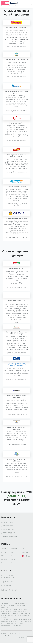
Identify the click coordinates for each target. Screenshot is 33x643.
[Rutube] (16, 590)
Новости (14, 556)
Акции (13, 559)
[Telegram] (2, 590)
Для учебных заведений (9, 536)
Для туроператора (7, 526)
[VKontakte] (6, 590)
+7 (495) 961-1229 (7, 582)
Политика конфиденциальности (10, 634)
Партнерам (4, 559)
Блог (13, 552)
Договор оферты (7, 633)
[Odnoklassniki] (13, 590)
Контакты (25, 552)
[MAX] (9, 590)
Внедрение (5, 552)
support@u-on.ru (6, 585)
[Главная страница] (9, 3)
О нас (23, 549)
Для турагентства (7, 522)
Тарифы (3, 549)
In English (28, 556)
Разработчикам (16, 563)
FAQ (2, 556)
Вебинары (14, 549)
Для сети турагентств (8, 529)
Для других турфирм (8, 533)
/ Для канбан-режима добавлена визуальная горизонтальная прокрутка (14, 605)
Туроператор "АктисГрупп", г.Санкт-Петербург (16, 364)
